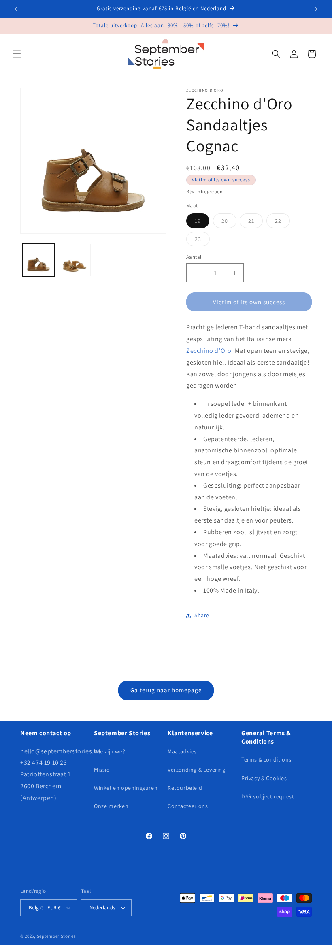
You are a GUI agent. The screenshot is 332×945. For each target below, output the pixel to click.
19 (202, 222)
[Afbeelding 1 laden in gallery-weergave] (38, 260)
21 (255, 222)
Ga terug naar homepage (166, 690)
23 (202, 240)
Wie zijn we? (109, 751)
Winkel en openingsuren (125, 787)
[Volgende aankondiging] (316, 9)
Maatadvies (182, 751)
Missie (102, 769)
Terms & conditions (266, 759)
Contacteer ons (188, 806)
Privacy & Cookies (264, 778)
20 (228, 222)
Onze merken (111, 806)
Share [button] (201, 615)
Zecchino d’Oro (208, 350)
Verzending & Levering (197, 769)
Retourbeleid (185, 787)
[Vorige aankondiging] (16, 9)
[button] (17, 54)
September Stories (56, 936)
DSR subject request (267, 796)
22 (282, 222)
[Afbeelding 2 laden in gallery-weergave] (75, 260)
